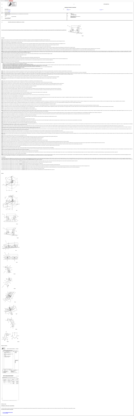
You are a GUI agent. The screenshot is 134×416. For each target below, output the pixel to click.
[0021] (10, 412)
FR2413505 (4, 412)
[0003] (6, 412)
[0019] (8, 412)
